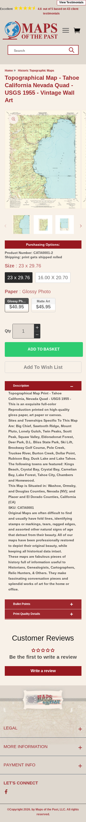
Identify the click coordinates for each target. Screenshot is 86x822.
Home (9, 70)
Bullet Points (21, 604)
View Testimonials (71, 2)
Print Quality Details (26, 614)
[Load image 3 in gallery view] (64, 224)
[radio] (18, 277)
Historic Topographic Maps (36, 70)
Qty (8, 331)
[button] (65, 30)
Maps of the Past (47, 809)
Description (21, 385)
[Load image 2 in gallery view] (43, 224)
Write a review (43, 671)
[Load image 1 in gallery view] (21, 224)
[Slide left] (5, 226)
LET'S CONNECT (21, 783)
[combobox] (43, 50)
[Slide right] (80, 226)
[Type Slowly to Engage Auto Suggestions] (71, 50)
